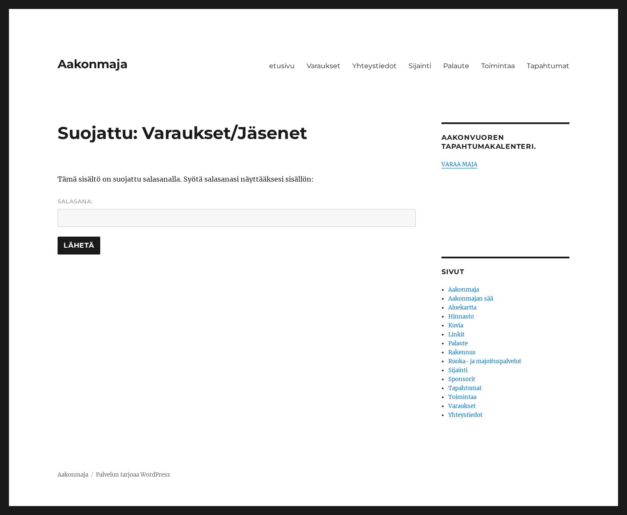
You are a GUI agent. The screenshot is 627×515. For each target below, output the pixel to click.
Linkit (456, 334)
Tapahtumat (548, 66)
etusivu (282, 66)
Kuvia (455, 325)
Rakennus (462, 352)
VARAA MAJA (459, 164)
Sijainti (420, 66)
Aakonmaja (93, 64)
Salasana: (75, 201)
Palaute (456, 66)
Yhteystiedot (374, 66)
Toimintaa (498, 66)
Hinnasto (461, 316)
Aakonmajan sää (470, 298)
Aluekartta (462, 307)
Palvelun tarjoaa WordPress (133, 474)
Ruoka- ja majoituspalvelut (484, 361)
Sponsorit (461, 379)
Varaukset (323, 66)
